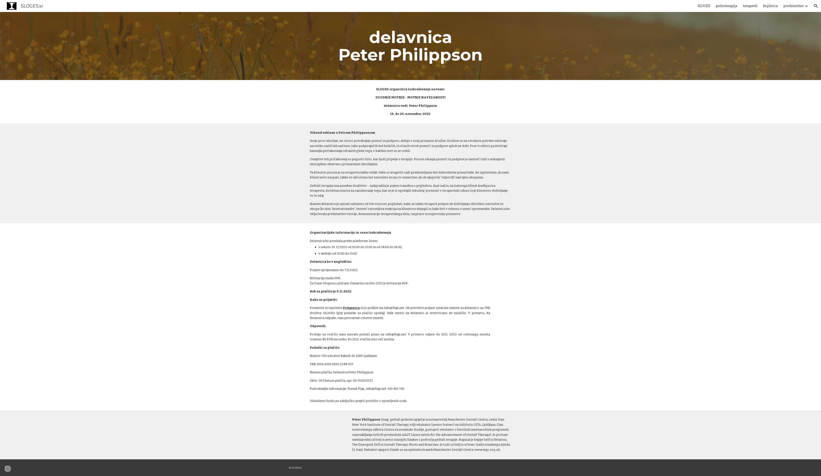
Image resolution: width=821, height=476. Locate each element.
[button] (816, 6)
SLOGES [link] (704, 6)
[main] (410, 46)
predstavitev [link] (793, 6)
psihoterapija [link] (726, 6)
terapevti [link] (750, 6)
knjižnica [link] (770, 6)
